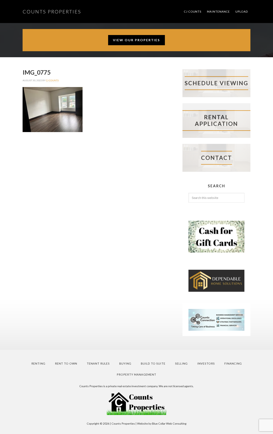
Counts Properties (52, 11)
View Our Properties (136, 40)
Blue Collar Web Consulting (169, 423)
